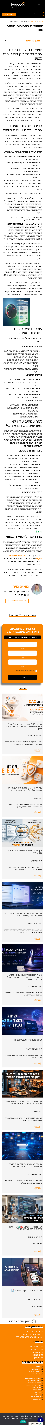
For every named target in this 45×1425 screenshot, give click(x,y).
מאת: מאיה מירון (35, 798)
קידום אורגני (32, 21)
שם (22, 648)
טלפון (22, 666)
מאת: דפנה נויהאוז (35, 923)
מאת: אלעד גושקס (35, 735)
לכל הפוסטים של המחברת (17, 601)
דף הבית (40, 21)
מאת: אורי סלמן (36, 861)
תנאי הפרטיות (19, 670)
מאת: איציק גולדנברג (34, 986)
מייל (22, 657)
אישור (23, 1422)
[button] (39, 5)
